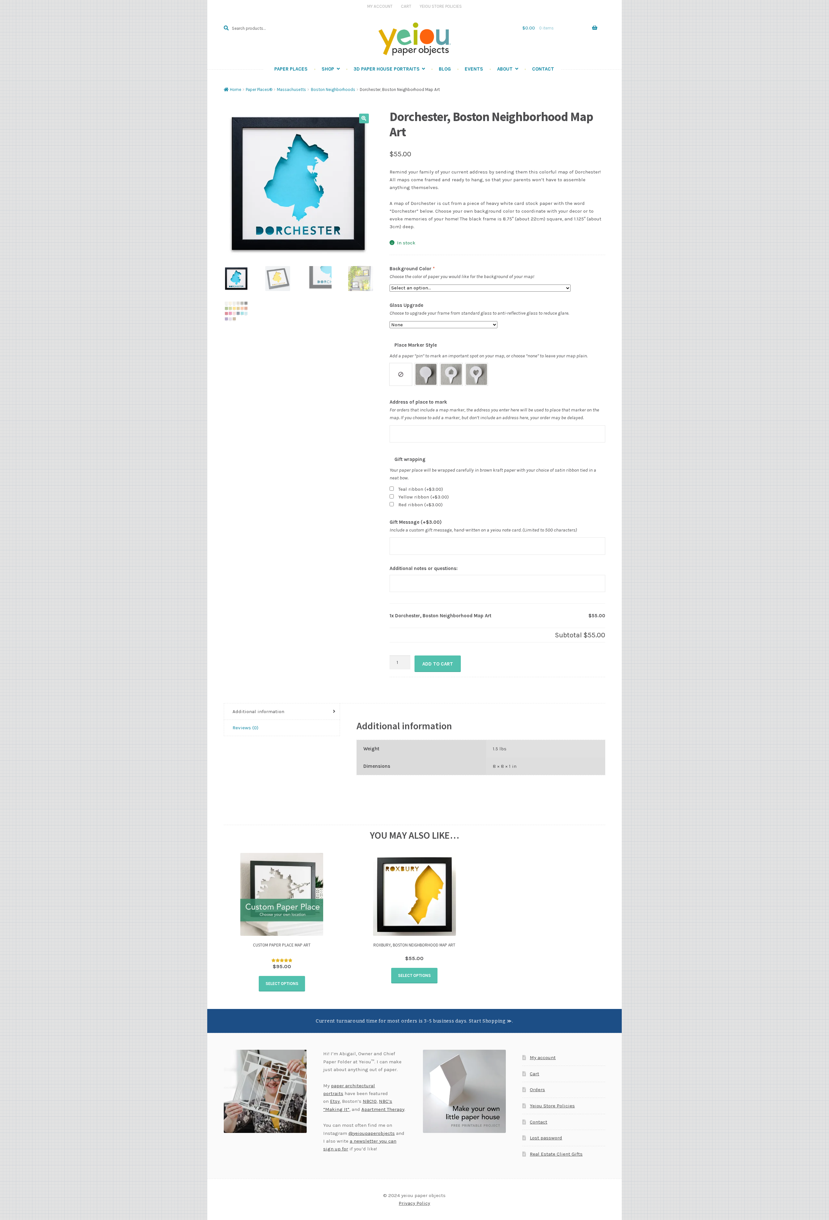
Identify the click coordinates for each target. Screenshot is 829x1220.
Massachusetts (291, 89)
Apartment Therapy (382, 1109)
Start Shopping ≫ (490, 1021)
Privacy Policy (414, 1203)
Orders (537, 1089)
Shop (328, 69)
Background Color (412, 269)
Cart (406, 6)
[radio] (401, 374)
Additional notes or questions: (424, 568)
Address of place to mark (418, 402)
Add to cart (437, 664)
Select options (282, 983)
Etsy (335, 1101)
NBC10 (370, 1101)
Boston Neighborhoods (333, 89)
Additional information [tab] (258, 711)
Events (474, 69)
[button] (364, 118)
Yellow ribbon (423, 497)
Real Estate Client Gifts (556, 1154)
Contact (543, 69)
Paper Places (291, 69)
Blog (445, 69)
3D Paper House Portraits (387, 69)
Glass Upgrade (406, 305)
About (505, 69)
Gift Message (416, 522)
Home (235, 89)
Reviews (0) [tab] (245, 728)
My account (543, 1057)
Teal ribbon (420, 489)
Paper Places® (259, 89)
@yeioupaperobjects (371, 1133)
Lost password (546, 1138)
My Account (379, 6)
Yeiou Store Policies (441, 6)
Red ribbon (420, 505)
